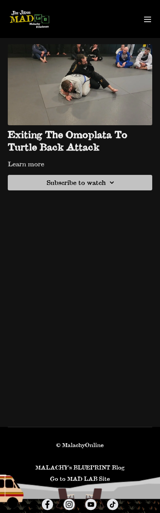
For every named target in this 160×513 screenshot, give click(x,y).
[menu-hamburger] (147, 19)
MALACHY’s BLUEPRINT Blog (80, 467)
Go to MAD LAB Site (80, 478)
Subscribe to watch (76, 182)
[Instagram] (69, 504)
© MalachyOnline (80, 445)
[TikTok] (112, 504)
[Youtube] (91, 504)
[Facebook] (47, 504)
